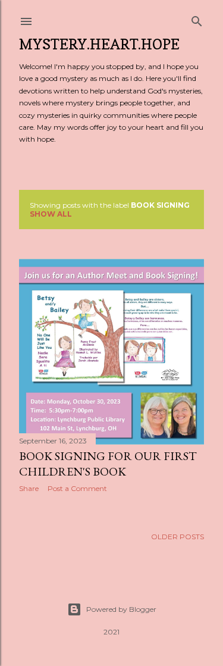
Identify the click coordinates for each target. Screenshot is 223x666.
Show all (51, 214)
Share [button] (29, 488)
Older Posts (177, 536)
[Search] (197, 18)
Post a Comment (77, 488)
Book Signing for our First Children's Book (108, 463)
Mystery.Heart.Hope (99, 44)
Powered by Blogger (121, 609)
